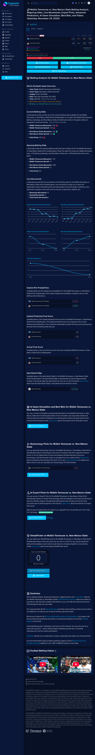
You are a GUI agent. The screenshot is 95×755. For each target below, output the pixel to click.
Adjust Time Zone (47, 99)
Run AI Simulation (37, 426)
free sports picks (51, 609)
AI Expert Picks (36, 518)
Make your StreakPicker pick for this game (46, 104)
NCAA (34, 24)
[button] (89, 3)
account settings (72, 460)
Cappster (30, 636)
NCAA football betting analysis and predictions (61, 617)
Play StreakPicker (38, 571)
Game (27, 29)
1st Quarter (40, 29)
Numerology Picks (38, 475)
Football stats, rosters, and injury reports (46, 102)
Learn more (84, 381)
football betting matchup (67, 600)
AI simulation (79, 597)
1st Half (33, 29)
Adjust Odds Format (56, 122)
